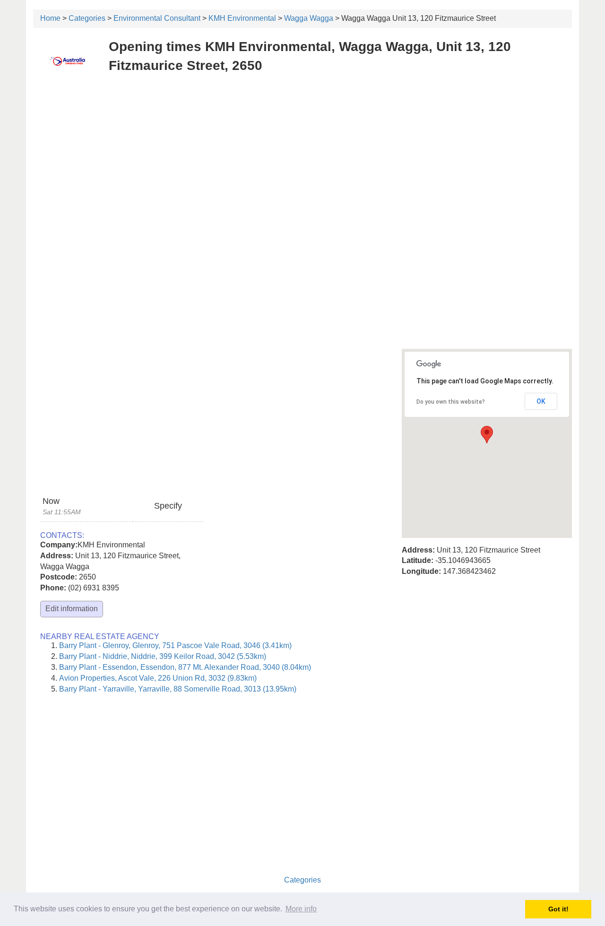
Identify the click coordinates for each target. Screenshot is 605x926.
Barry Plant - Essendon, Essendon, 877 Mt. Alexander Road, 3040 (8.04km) (185, 667)
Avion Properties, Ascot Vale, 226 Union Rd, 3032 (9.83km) (158, 678)
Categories (87, 18)
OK (540, 401)
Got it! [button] (558, 909)
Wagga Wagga (308, 18)
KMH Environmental (242, 18)
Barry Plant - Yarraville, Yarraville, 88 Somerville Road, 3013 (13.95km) (177, 689)
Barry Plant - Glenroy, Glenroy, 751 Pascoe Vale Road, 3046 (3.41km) (175, 645)
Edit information (71, 609)
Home (50, 18)
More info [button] (301, 909)
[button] (487, 434)
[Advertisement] (302, 150)
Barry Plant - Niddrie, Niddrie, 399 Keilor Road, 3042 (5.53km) (162, 656)
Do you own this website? (450, 401)
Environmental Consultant (156, 18)
